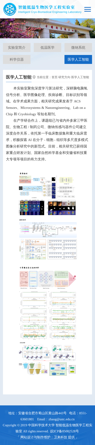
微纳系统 (78, 47)
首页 (55, 77)
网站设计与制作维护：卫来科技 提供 (47, 437)
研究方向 (64, 77)
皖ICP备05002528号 (64, 431)
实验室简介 (17, 47)
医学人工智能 (78, 59)
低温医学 (47, 47)
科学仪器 (17, 59)
